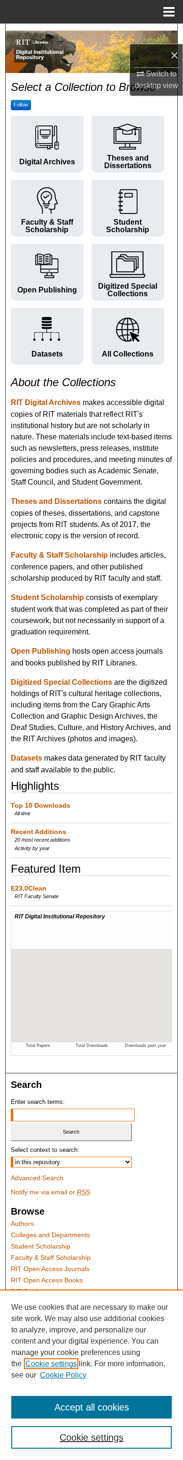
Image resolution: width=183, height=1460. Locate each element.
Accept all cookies (91, 1407)
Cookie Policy (63, 1375)
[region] (91, 1375)
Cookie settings (51, 1364)
